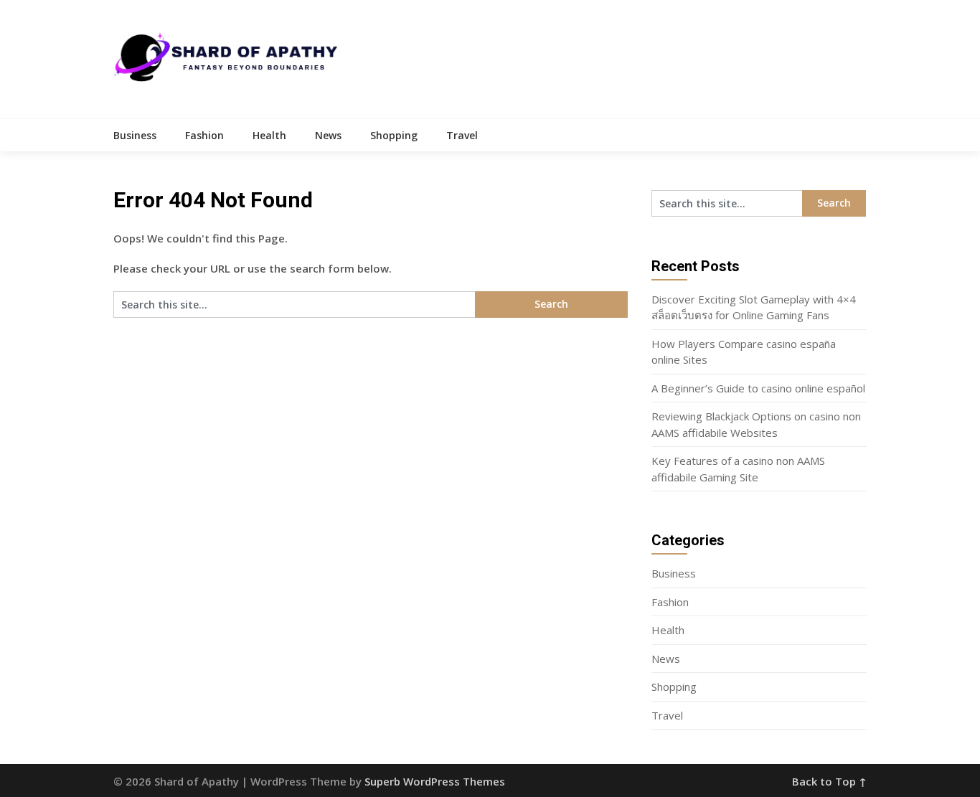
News (328, 135)
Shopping (394, 135)
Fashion (204, 135)
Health (269, 135)
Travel (462, 135)
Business (134, 135)
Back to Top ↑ (829, 781)
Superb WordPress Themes (434, 781)
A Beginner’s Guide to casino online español (758, 388)
